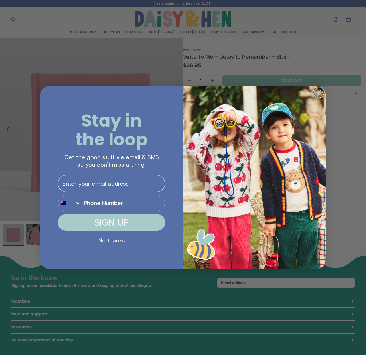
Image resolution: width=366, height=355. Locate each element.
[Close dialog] (319, 92)
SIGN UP (111, 222)
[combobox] (69, 203)
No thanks (111, 240)
